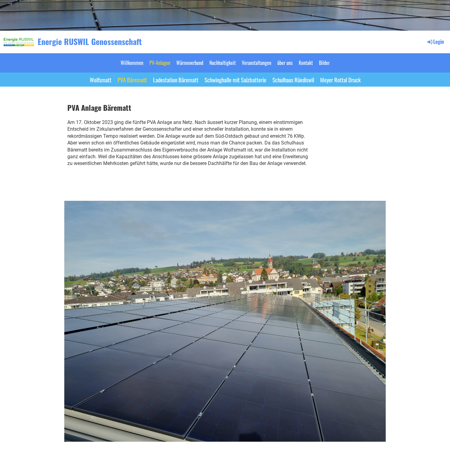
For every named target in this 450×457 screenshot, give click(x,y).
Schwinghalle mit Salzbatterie (235, 79)
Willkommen (132, 62)
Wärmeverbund (189, 62)
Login (438, 41)
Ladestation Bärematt (175, 79)
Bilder (324, 62)
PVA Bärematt (132, 79)
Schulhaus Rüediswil (293, 79)
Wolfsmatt (100, 79)
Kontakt (306, 62)
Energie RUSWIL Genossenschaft (90, 41)
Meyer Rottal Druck (340, 79)
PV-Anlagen (159, 62)
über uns (285, 62)
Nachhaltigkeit (222, 62)
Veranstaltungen (256, 62)
